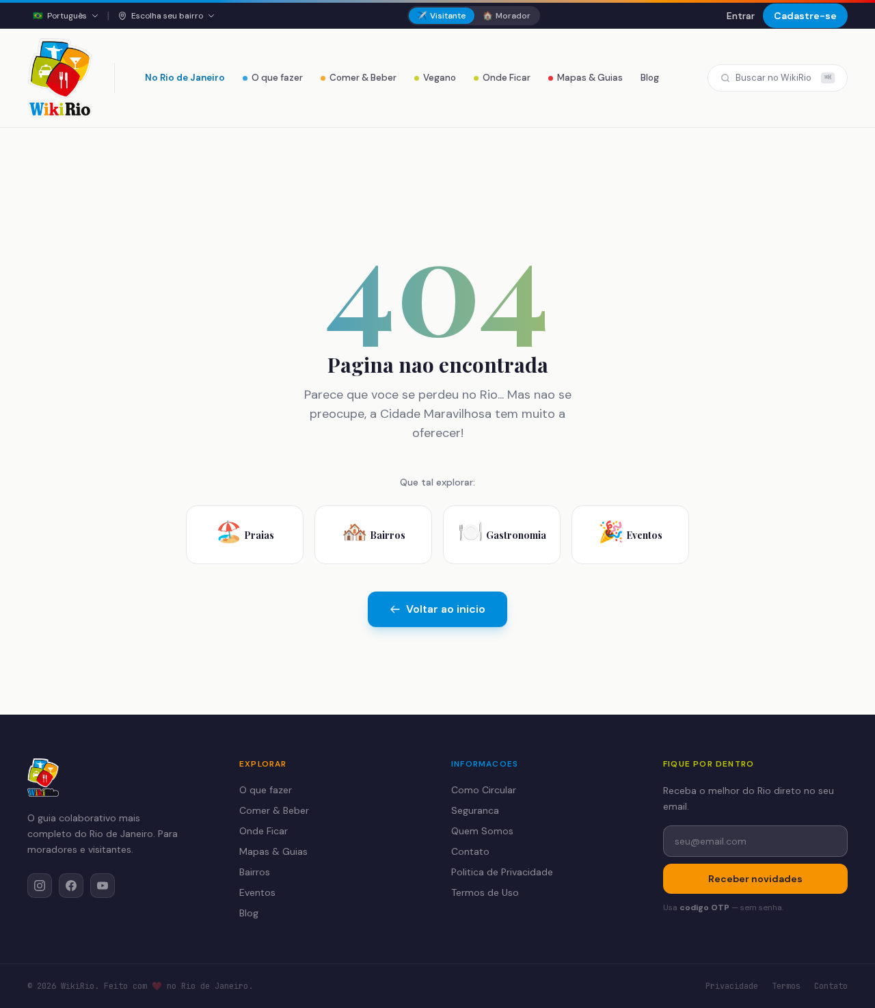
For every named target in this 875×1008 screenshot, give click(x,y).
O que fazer (277, 77)
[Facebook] (71, 885)
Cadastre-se (805, 16)
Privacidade (731, 986)
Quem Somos (482, 831)
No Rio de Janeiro (185, 77)
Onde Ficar (506, 77)
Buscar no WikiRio (783, 77)
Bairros (254, 872)
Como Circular (483, 790)
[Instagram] (39, 885)
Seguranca (475, 810)
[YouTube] (102, 885)
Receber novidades (755, 879)
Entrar (741, 16)
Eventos (257, 892)
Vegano (439, 77)
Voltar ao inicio (445, 609)
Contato (470, 851)
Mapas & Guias (590, 77)
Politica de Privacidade (502, 872)
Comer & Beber (362, 77)
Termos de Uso (485, 892)
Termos (786, 986)
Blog (650, 77)
